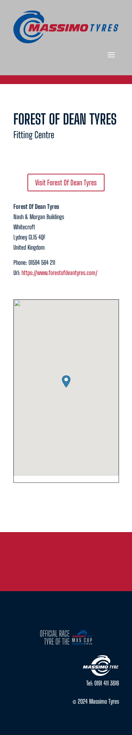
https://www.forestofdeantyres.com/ (59, 272)
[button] (66, 381)
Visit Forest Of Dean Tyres (66, 182)
